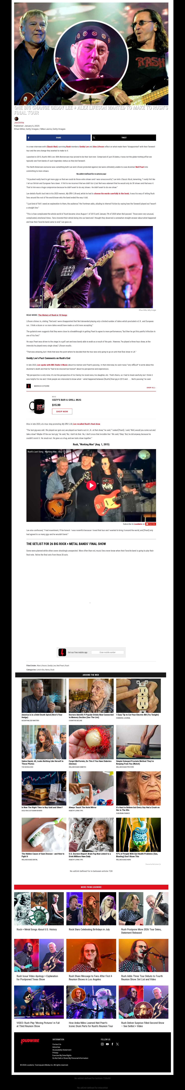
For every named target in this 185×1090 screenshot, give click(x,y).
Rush (68, 146)
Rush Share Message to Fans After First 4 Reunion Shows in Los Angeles (90, 978)
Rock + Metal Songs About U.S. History (37, 929)
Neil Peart (140, 167)
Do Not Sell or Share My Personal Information (70, 1058)
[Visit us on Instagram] (103, 1044)
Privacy (55, 1053)
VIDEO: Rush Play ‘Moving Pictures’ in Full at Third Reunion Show (38, 1024)
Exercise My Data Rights (61, 1055)
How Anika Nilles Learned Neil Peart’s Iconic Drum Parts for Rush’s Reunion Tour (91, 1024)
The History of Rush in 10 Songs (52, 315)
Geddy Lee (84, 146)
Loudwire (138, 524)
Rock (52, 670)
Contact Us (56, 1044)
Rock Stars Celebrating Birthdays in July (89, 929)
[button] (91, 405)
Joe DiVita (19, 122)
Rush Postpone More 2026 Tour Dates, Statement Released (141, 931)
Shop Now (62, 411)
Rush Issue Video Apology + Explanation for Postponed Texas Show (37, 978)
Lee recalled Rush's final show (86, 424)
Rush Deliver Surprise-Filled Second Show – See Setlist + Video (142, 1024)
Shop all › (151, 387)
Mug (54, 396)
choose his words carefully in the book (111, 193)
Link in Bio (41, 670)
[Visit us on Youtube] (108, 1044)
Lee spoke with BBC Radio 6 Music (52, 365)
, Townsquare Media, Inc (43, 1065)
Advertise (56, 1047)
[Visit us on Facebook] (113, 1044)
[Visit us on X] (118, 1044)
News (47, 670)
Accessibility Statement (61, 1050)
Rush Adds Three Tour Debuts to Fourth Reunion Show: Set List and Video (142, 978)
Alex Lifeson (98, 146)
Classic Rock (51, 146)
